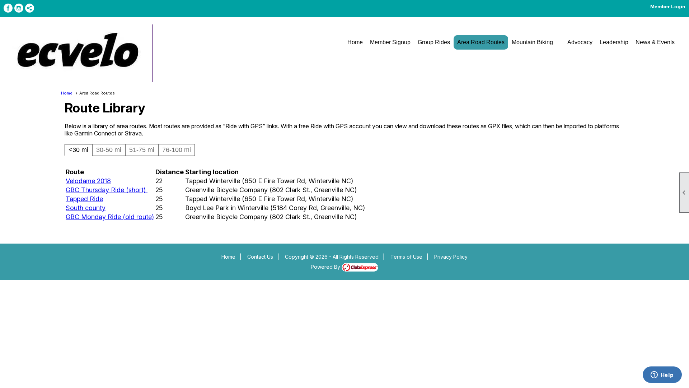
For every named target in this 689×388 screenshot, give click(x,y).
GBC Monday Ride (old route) (110, 217)
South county (86, 208)
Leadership (614, 42)
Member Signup (390, 42)
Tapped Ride (84, 199)
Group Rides (434, 42)
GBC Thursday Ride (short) (106, 190)
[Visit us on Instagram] (18, 8)
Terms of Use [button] (406, 257)
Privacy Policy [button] (451, 257)
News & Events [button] (655, 42)
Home (355, 42)
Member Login (667, 6)
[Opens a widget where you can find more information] (662, 375)
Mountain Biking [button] (532, 42)
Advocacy (579, 42)
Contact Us (260, 257)
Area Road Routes (481, 42)
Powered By (326, 267)
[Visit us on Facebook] (8, 8)
